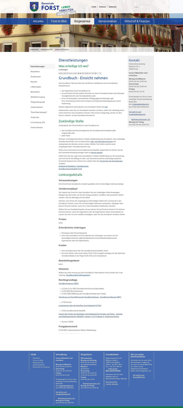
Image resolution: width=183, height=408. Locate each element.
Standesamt (36, 76)
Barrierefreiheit (111, 382)
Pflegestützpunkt (38, 102)
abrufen (99, 153)
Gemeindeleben (107, 21)
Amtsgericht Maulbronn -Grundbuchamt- (74, 166)
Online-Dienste (37, 127)
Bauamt (34, 82)
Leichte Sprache (112, 384)
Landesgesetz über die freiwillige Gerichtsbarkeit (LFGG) (80, 306)
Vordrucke (35, 117)
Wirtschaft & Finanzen (137, 21)
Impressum (102, 7)
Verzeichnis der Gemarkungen (111, 161)
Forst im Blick (59, 21)
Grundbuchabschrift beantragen (78, 275)
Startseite (34, 49)
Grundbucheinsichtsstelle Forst (70, 169)
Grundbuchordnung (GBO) (68, 283)
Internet (93, 153)
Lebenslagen (36, 87)
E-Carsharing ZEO (38, 122)
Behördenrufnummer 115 (140, 119)
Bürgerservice (82, 21)
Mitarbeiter (35, 92)
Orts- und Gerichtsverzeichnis (102, 141)
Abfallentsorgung (38, 97)
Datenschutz (112, 7)
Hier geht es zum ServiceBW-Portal (139, 376)
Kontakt (94, 7)
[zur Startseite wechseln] (50, 11)
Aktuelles (38, 21)
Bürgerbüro (35, 71)
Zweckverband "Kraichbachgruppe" (39, 109)
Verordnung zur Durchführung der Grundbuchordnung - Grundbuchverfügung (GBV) (90, 297)
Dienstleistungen (62, 49)
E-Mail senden (113, 369)
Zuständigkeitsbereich (140, 104)
